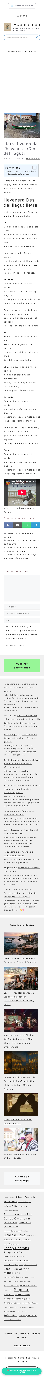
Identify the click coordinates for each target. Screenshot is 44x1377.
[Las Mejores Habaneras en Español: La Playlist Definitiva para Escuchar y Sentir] (21, 979)
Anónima (23, 1206)
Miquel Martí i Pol (11, 1286)
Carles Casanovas (17, 1218)
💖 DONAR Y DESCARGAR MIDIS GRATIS (21, 1371)
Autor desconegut (11, 1210)
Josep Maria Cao (13, 1252)
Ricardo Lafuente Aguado (17, 1299)
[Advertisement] (22, 84)
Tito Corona (22, 1311)
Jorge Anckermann (11, 1244)
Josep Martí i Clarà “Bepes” (17, 1260)
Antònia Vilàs (10, 1206)
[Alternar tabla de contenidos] (33, 168)
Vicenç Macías (28, 1315)
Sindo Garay (9, 1311)
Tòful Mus (10, 1315)
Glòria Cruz (32, 1235)
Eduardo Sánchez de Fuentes (16, 1231)
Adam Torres (9, 1197)
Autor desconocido (18, 1214)
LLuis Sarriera (12, 830)
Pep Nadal (8, 1290)
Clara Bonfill (25, 1223)
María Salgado (10, 1281)
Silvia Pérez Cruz (11, 1307)
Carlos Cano (10, 1223)
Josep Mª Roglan (11, 1265)
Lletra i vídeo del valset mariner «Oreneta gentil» (20, 687)
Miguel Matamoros (25, 1281)
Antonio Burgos (24, 1202)
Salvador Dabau (30, 1303)
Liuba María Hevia (12, 1277)
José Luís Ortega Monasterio (16, 1270)
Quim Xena (9, 1295)
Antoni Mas (10, 1201)
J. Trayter (26, 1240)
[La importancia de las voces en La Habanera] (21, 1140)
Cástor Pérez (11, 1227)
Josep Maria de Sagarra (15, 1256)
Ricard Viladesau (12, 1303)
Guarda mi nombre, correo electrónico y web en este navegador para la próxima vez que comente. (21, 632)
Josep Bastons (16, 1248)
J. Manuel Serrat (12, 1239)
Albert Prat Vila (26, 1197)
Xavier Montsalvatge (12, 1320)
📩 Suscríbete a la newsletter (22, 6)
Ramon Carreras (22, 1295)
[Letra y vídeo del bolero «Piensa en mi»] (21, 1105)
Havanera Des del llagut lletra (20, 171)
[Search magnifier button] (37, 37)
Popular (21, 1290)
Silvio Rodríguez (27, 1307)
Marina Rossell (28, 1277)
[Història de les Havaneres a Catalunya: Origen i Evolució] (21, 944)
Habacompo (26, 24)
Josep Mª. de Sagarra (24, 212)
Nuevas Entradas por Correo (22, 51)
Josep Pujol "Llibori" (28, 1265)
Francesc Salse (15, 540)
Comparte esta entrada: (19, 174)
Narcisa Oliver (28, 1285)
